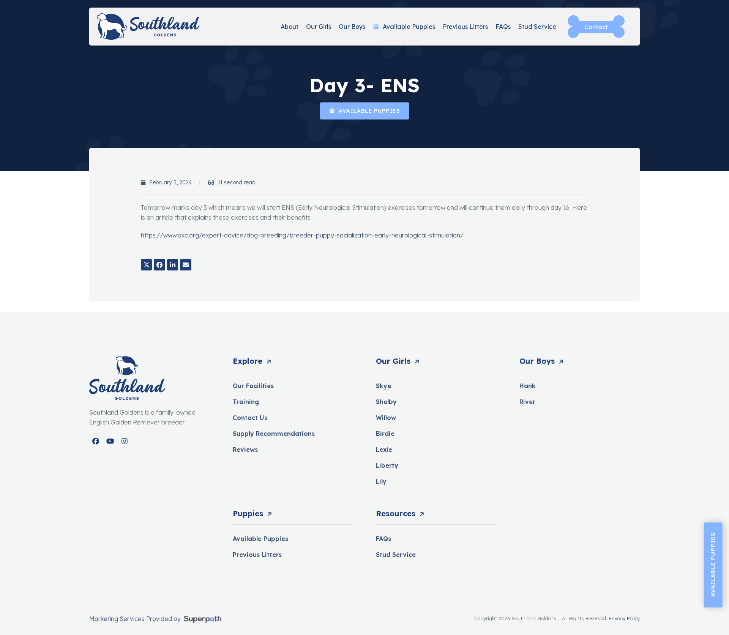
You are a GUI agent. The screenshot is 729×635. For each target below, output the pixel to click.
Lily (381, 481)
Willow (386, 417)
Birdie (385, 433)
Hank (527, 386)
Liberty (387, 465)
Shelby (386, 402)
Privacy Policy (624, 618)
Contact (596, 27)
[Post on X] (146, 264)
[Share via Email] (185, 264)
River (527, 402)
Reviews (245, 449)
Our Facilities (253, 386)
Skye (383, 386)
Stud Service (396, 554)
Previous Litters (257, 554)
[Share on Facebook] (159, 264)
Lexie (384, 449)
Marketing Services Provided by (135, 618)
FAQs (383, 538)
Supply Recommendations (274, 433)
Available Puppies (260, 538)
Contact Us (250, 417)
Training (246, 402)
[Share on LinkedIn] (172, 264)
